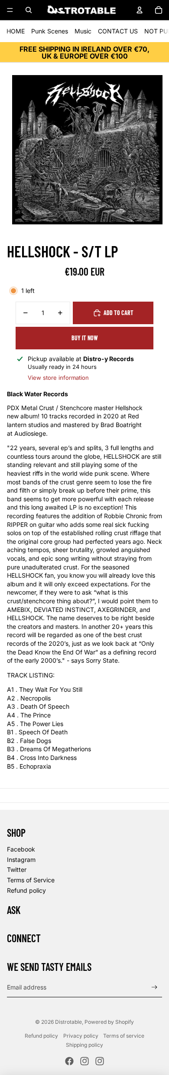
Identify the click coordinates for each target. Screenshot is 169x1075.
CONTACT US (118, 31)
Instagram (21, 859)
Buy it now (85, 338)
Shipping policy (84, 1045)
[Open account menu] (139, 10)
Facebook (21, 849)
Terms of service (123, 1035)
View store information (58, 377)
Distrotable (68, 1022)
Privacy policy (80, 1035)
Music (83, 31)
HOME (15, 31)
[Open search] (28, 10)
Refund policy (26, 890)
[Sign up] (154, 987)
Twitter (16, 869)
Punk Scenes (49, 31)
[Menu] (10, 10)
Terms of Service (31, 880)
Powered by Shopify (109, 1022)
